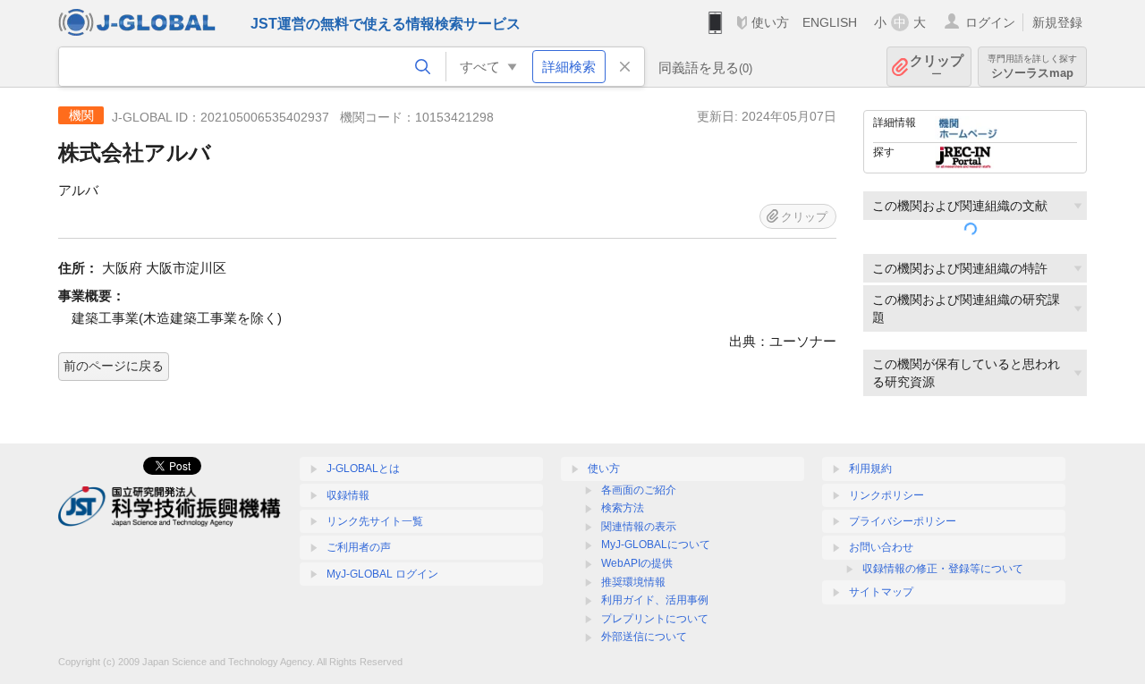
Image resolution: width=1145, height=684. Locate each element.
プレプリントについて (654, 618)
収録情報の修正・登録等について (942, 568)
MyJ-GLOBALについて (655, 544)
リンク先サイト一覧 (375, 521)
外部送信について (644, 636)
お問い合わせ (881, 547)
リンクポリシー (886, 495)
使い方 (770, 22)
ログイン (990, 22)
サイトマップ (881, 592)
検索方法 (622, 508)
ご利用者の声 (359, 547)
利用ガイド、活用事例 (654, 600)
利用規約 (870, 468)
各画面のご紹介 (638, 490)
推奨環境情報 (633, 582)
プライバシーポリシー (902, 521)
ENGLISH (829, 22)
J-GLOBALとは (363, 468)
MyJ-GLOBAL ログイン (382, 574)
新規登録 (1057, 22)
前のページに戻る (114, 366)
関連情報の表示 (638, 526)
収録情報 (348, 495)
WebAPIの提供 (637, 563)
